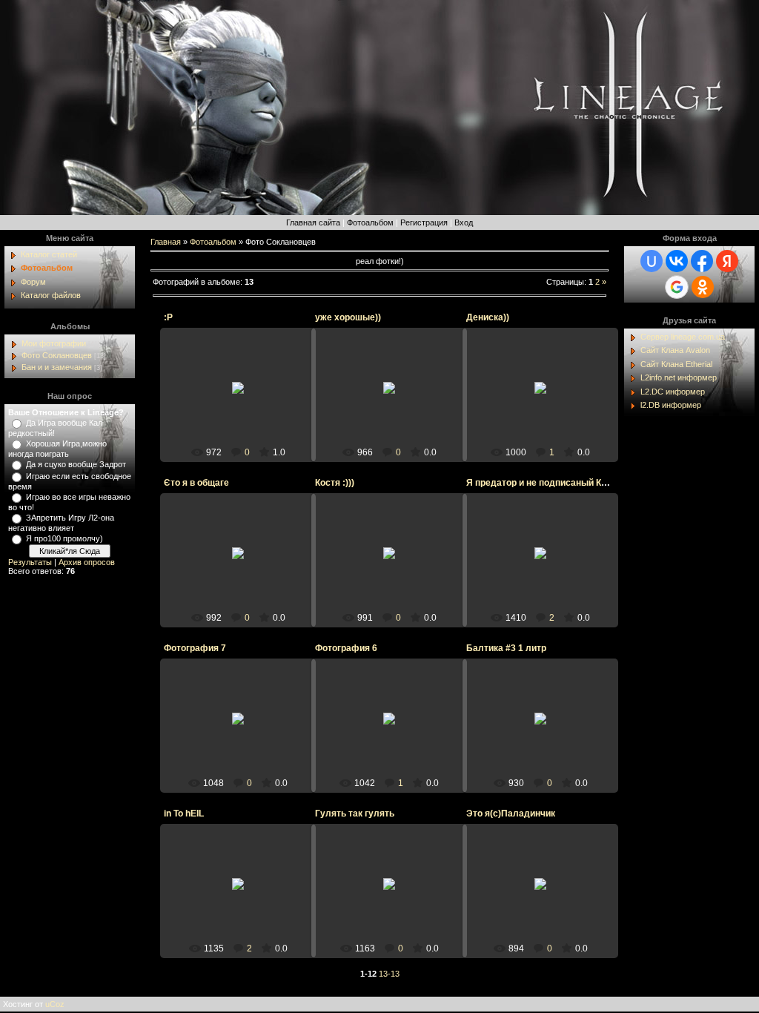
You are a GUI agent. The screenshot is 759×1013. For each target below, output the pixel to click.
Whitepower (245, 735)
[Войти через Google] (677, 287)
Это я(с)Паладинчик (510, 813)
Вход (463, 222)
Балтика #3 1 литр (506, 648)
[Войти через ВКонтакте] (677, 261)
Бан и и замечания (56, 367)
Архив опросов (87, 562)
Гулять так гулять (354, 813)
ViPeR (245, 400)
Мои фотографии (53, 343)
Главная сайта (313, 222)
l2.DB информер (670, 404)
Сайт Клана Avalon (675, 350)
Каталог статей (49, 254)
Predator (396, 901)
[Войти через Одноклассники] (703, 287)
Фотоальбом (370, 222)
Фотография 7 (195, 648)
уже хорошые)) (348, 317)
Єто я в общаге (196, 483)
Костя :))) (334, 483)
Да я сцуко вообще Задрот (76, 464)
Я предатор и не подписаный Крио (541, 483)
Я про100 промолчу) (64, 538)
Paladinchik (244, 575)
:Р (168, 317)
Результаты (30, 562)
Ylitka (547, 741)
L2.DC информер (672, 391)
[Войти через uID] (651, 261)
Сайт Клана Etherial (676, 364)
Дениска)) (487, 317)
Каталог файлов (51, 295)
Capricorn (547, 565)
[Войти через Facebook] (702, 261)
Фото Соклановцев (56, 355)
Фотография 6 (346, 648)
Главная (165, 241)
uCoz (54, 1004)
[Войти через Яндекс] (727, 261)
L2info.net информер (678, 377)
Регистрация (424, 222)
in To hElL (184, 813)
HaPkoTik (547, 405)
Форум (33, 281)
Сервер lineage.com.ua (682, 336)
